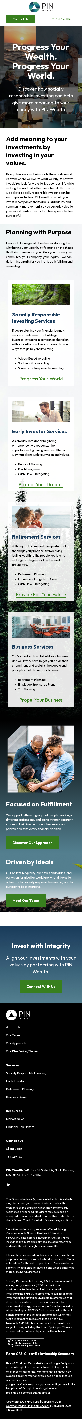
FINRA (9, 1237)
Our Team (13, 1035)
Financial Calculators (20, 1127)
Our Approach (16, 1043)
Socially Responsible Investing (26, 1073)
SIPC (17, 1237)
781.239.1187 (62, 19)
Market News (15, 1119)
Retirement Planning (20, 1089)
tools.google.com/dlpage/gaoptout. (28, 1392)
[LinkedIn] (8, 1184)
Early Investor (15, 1081)
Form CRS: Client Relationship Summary (40, 1353)
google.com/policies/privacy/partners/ (30, 1384)
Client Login (14, 1149)
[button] (20, 19)
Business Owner (17, 1097)
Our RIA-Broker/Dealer (22, 1051)
